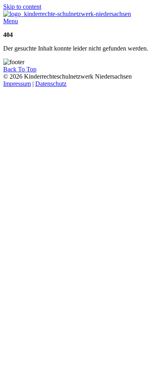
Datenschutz (50, 83)
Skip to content (22, 6)
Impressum (17, 83)
